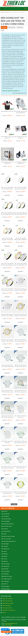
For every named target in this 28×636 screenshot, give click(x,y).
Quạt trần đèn (5, 568)
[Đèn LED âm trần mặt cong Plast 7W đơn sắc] (20, 458)
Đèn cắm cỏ (4, 511)
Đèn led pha (5, 561)
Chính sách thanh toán (7, 601)
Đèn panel (4, 551)
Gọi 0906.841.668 (6, 631)
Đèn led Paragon (6, 588)
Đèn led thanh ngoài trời (7, 523)
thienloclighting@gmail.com (11, 623)
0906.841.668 (8, 625)
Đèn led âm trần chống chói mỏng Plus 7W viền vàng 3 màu (20, 316)
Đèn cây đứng (5, 573)
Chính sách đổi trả (6, 605)
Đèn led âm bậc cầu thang (8, 536)
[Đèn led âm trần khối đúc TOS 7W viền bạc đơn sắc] (20, 357)
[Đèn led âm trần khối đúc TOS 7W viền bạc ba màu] (7, 382)
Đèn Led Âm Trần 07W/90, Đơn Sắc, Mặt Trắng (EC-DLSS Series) (7, 189)
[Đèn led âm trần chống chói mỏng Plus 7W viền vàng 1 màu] (7, 331)
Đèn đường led (5, 566)
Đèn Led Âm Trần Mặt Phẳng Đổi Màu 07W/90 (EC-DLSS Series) (20, 240)
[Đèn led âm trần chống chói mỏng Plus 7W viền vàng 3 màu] (20, 306)
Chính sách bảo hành (7, 607)
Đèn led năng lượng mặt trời (8, 541)
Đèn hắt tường (5, 516)
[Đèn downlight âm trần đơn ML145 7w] (20, 128)
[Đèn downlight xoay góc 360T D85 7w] (20, 154)
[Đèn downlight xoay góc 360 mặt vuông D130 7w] (20, 103)
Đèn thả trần (5, 528)
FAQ (3, 30)
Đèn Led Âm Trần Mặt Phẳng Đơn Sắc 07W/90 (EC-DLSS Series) (7, 240)
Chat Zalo (4, 629)
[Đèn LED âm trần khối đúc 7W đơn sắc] (20, 407)
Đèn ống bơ (4, 556)
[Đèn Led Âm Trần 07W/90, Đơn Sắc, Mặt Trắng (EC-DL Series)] (7, 255)
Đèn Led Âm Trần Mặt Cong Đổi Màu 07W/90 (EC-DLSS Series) (20, 214)
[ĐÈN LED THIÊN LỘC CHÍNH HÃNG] (14, 3)
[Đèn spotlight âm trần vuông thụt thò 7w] (7, 128)
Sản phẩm (4, 27)
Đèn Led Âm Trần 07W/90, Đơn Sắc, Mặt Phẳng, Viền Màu (20, 265)
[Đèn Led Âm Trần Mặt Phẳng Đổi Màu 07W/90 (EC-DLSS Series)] (20, 230)
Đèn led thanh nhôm (7, 526)
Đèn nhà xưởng (5, 563)
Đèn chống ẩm (5, 581)
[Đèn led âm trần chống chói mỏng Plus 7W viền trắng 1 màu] (7, 306)
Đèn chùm (4, 533)
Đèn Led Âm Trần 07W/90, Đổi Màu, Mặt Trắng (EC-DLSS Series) (21, 189)
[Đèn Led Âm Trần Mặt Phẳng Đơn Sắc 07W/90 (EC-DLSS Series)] (7, 230)
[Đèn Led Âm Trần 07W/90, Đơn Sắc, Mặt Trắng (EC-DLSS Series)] (7, 179)
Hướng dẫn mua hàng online (8, 610)
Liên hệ (4, 612)
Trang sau (14, 504)
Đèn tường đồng (6, 521)
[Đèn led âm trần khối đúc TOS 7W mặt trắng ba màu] (7, 357)
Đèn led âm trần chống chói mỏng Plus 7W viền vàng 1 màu (7, 341)
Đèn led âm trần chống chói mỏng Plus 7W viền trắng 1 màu (7, 316)
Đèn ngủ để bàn (5, 571)
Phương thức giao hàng (7, 603)
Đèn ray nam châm (6, 538)
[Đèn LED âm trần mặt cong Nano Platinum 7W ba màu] (7, 458)
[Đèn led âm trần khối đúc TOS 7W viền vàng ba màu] (7, 407)
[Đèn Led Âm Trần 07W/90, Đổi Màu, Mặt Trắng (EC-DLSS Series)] (20, 179)
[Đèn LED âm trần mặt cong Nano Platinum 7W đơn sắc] (20, 433)
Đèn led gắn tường (6, 518)
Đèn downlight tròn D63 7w (7, 111)
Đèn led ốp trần (5, 548)
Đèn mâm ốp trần (6, 531)
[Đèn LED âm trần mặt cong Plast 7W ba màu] (7, 484)
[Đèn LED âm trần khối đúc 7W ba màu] (7, 433)
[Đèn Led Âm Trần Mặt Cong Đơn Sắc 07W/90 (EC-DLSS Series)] (7, 204)
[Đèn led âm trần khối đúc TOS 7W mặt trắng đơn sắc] (20, 331)
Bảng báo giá (12, 27)
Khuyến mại (20, 27)
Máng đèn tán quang (7, 576)
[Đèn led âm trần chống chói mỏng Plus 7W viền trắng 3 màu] (20, 280)
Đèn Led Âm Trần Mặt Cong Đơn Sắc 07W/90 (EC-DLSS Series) (7, 214)
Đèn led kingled (5, 586)
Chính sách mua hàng (7, 598)
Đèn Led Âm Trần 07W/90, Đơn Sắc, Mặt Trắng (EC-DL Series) (7, 265)
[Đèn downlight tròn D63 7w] (7, 103)
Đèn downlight (5, 543)
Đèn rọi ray (4, 558)
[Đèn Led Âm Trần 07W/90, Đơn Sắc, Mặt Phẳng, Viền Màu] (20, 255)
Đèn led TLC (5, 583)
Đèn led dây (4, 553)
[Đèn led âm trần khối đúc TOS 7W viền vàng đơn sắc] (20, 382)
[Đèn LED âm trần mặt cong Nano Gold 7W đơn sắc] (20, 484)
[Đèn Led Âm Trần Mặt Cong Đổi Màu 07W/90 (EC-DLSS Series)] (20, 204)
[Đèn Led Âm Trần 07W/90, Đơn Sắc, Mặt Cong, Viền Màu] (7, 280)
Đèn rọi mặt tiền (5, 513)
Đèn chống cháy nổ (6, 578)
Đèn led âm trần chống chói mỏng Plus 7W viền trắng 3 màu (20, 290)
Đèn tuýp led (5, 546)
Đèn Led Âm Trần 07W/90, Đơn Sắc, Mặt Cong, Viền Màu (7, 290)
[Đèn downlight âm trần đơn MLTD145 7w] (7, 154)
